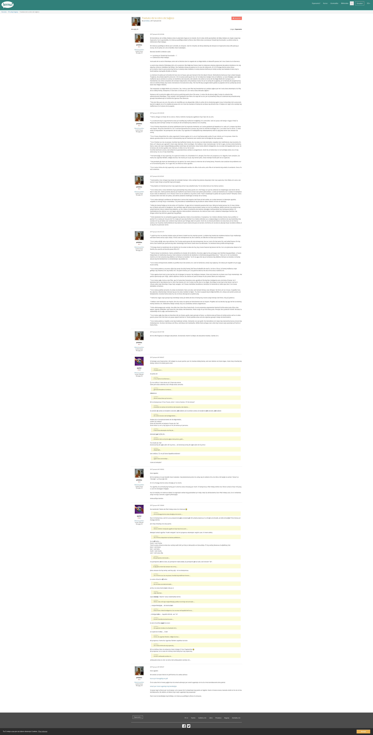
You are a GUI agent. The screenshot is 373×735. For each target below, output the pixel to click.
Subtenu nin (202, 718)
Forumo (3, 12)
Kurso (325, 3)
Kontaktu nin (236, 718)
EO (368, 3)
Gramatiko (334, 3)
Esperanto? (316, 3)
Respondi (237, 18)
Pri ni (186, 718)
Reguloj (226, 718)
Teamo (193, 718)
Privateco (218, 718)
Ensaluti (360, 3)
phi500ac (147, 21)
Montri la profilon (139, 49)
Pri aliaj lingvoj (13, 12)
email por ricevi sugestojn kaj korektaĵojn (163, 686)
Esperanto (137, 717)
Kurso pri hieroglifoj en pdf (159, 678)
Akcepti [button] (363, 731)
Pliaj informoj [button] (42, 731)
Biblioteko (344, 3)
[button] (352, 3)
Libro (211, 718)
